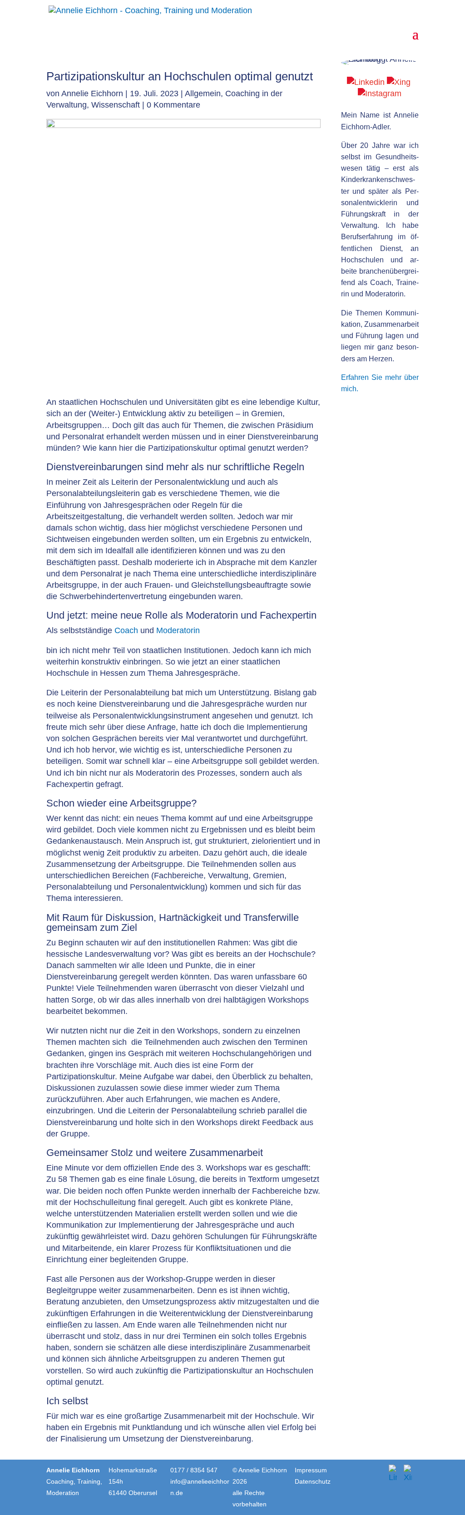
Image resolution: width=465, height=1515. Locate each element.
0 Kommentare (173, 104)
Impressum (311, 1470)
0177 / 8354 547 (194, 1470)
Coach (126, 630)
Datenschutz (313, 1481)
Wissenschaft (115, 104)
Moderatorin (212, 615)
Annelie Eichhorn (92, 93)
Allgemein (203, 93)
